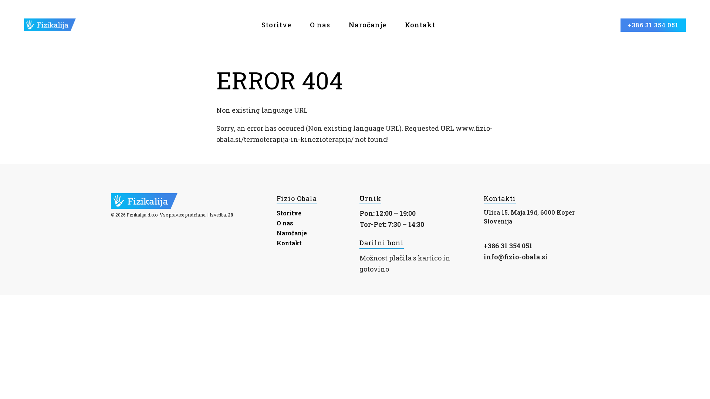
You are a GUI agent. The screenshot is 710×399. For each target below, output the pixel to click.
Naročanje (367, 24)
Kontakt (420, 24)
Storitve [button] (276, 24)
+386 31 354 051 (508, 245)
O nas (320, 24)
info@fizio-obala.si (516, 256)
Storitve (289, 213)
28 (230, 215)
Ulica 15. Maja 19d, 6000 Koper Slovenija (529, 216)
